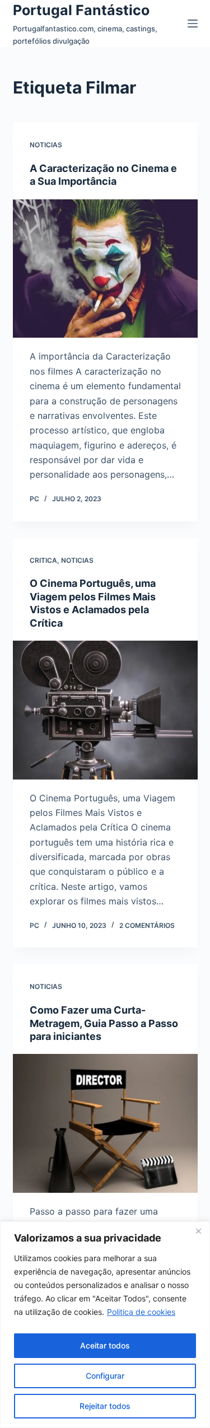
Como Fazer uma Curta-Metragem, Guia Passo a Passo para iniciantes (104, 1023)
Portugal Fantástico (81, 10)
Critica (43, 560)
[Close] (198, 1231)
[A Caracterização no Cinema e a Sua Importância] (105, 268)
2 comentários (147, 925)
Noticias (46, 145)
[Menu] (193, 23)
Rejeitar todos (105, 1406)
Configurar (105, 1375)
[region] (105, 1324)
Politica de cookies (141, 1312)
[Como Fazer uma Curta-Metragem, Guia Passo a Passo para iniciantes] (105, 1123)
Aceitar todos (105, 1345)
